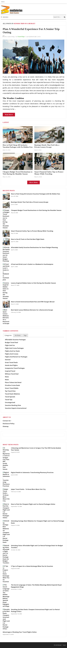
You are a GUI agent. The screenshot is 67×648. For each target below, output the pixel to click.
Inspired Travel (10, 371)
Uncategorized (10, 402)
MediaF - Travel (62, 645)
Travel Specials (10, 397)
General (7, 360)
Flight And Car (10, 345)
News (7, 377)
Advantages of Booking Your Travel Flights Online (20, 632)
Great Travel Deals (11, 362)
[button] (3, 1)
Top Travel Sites (10, 391)
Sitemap (5, 426)
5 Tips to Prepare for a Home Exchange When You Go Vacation (32, 566)
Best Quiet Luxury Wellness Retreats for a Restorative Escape (32, 310)
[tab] (8, 335)
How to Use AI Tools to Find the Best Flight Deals (27, 239)
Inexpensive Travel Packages (15, 368)
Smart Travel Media (11, 388)
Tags (25, 335)
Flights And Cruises (11, 354)
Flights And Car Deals (12, 351)
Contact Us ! (7, 421)
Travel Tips (21, 36)
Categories (8, 335)
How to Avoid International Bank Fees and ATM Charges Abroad (32, 302)
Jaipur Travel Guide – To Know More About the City (28, 489)
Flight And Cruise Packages (14, 348)
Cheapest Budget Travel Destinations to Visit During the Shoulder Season (36, 210)
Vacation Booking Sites (13, 405)
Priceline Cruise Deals (12, 385)
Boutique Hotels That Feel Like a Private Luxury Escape (29, 202)
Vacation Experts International (15, 408)
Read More (9, 114)
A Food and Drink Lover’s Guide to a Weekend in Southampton (32, 264)
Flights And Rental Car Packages (16, 357)
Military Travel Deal (11, 374)
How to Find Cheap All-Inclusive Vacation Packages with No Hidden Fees (35, 194)
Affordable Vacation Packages (15, 340)
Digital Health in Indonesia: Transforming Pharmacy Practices (32, 472)
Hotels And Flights (11, 365)
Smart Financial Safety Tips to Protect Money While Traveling (32, 231)
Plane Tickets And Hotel (13, 382)
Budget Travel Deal (11, 342)
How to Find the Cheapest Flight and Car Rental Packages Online (33, 504)
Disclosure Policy (8, 424)
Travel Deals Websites (12, 394)
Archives (18, 335)
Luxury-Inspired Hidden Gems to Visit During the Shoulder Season (33, 283)
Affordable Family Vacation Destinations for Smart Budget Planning (34, 247)
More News (33, 182)
